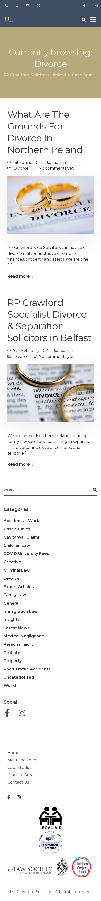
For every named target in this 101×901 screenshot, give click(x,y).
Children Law (17, 545)
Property (13, 660)
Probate (12, 652)
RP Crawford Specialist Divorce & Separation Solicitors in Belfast (49, 320)
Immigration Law (21, 611)
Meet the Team (22, 760)
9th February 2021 (31, 350)
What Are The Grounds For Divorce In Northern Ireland (45, 132)
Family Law (15, 594)
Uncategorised (19, 677)
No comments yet (56, 168)
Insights (12, 619)
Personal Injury (19, 644)
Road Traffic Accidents (27, 669)
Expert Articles (19, 586)
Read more (18, 276)
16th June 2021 (27, 162)
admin (60, 162)
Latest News (17, 628)
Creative (12, 562)
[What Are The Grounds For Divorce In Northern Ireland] (50, 208)
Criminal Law (17, 570)
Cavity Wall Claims (22, 537)
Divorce (21, 168)
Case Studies (17, 529)
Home (13, 752)
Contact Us (18, 782)
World (10, 685)
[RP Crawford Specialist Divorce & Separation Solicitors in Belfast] (50, 396)
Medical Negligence (24, 636)
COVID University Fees (26, 553)
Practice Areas (21, 774)
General (11, 603)
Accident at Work (21, 520)
